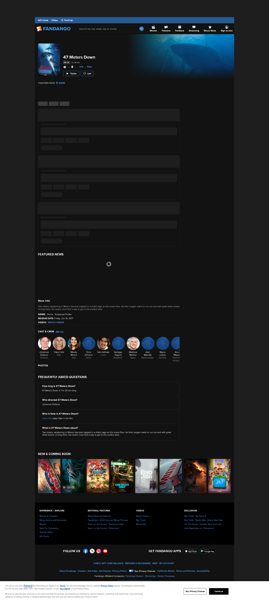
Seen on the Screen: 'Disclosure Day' (106, 524)
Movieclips (141, 524)
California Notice (165, 570)
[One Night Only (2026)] (122, 476)
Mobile (43, 524)
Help (155, 563)
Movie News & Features (99, 516)
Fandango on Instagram (98, 551)
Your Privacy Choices (144, 571)
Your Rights (65, 588)
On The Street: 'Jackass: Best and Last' (203, 524)
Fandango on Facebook (85, 551)
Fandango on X (92, 551)
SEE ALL (60, 332)
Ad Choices (105, 570)
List (89, 73)
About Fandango (67, 570)
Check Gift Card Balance (108, 563)
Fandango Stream (134, 576)
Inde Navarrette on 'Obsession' (199, 528)
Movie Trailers (142, 516)
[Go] (141, 28)
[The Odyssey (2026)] (195, 476)
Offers (54, 20)
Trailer (73, 73)
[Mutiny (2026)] (171, 476)
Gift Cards (43, 20)
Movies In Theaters (49, 516)
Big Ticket (141, 520)
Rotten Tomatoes (166, 576)
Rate (89, 66)
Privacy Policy (119, 570)
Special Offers (46, 532)
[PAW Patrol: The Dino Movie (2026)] (98, 476)
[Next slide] (179, 350)
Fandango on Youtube (105, 551)
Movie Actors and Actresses (53, 520)
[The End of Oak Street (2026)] (146, 476)
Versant (28, 585)
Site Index (92, 570)
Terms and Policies (185, 570)
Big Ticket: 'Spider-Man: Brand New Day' (203, 520)
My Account (166, 563)
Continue (219, 591)
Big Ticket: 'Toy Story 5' (195, 516)
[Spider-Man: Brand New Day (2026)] (49, 476)
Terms (62, 585)
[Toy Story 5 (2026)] (219, 476)
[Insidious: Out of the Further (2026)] (73, 476)
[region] (134, 591)
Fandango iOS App (191, 551)
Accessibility (203, 570)
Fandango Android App (207, 551)
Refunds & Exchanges (138, 563)
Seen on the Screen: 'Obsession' (104, 528)
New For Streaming (49, 528)
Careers (82, 570)
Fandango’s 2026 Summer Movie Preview (108, 520)
